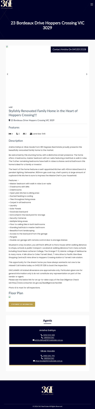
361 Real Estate (43, 406)
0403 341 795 (49, 356)
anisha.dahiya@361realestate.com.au (49, 340)
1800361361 (48, 338)
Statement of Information (22, 304)
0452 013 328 (49, 335)
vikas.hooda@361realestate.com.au (48, 361)
